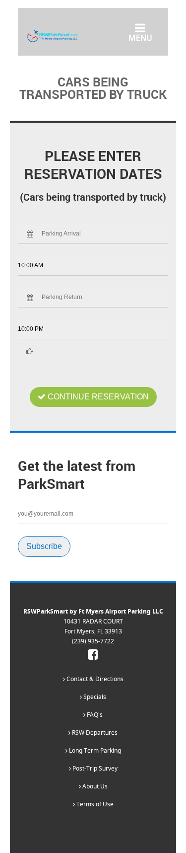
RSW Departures (94, 732)
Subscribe (44, 546)
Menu (140, 37)
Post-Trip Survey (94, 768)
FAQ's (94, 714)
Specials (94, 697)
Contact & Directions (94, 679)
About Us (94, 786)
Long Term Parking (94, 750)
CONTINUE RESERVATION (97, 396)
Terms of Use (94, 804)
